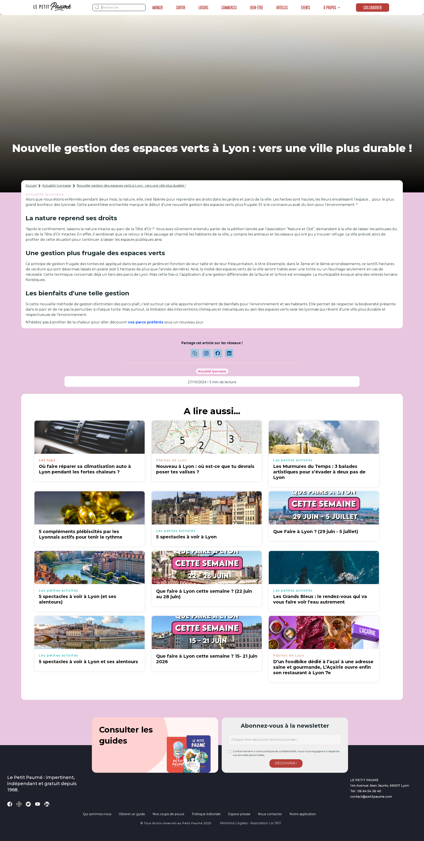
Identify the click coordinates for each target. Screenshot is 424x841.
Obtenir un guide (132, 814)
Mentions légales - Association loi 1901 (250, 823)
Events (305, 7)
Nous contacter (270, 814)
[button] (332, 7)
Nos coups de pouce (168, 814)
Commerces (229, 7)
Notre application (303, 814)
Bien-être (256, 7)
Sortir (180, 7)
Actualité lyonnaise (56, 186)
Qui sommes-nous (97, 814)
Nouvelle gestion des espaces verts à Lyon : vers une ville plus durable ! (131, 186)
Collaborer (372, 7)
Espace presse (239, 814)
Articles (282, 7)
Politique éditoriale (206, 814)
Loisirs (203, 7)
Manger (157, 7)
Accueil (31, 186)
